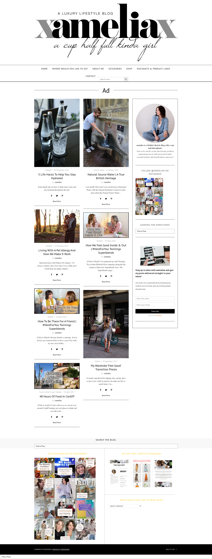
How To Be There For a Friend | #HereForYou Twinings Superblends (57, 325)
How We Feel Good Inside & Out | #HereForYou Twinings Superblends (106, 249)
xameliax (58, 182)
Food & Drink (99, 170)
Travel (52, 392)
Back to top (170, 549)
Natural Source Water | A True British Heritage (106, 176)
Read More (57, 201)
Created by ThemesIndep (61, 549)
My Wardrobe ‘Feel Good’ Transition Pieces (106, 367)
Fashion (97, 361)
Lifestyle (48, 170)
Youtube (100, 241)
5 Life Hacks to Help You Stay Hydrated (57, 176)
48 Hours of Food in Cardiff (57, 396)
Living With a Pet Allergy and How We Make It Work (57, 252)
